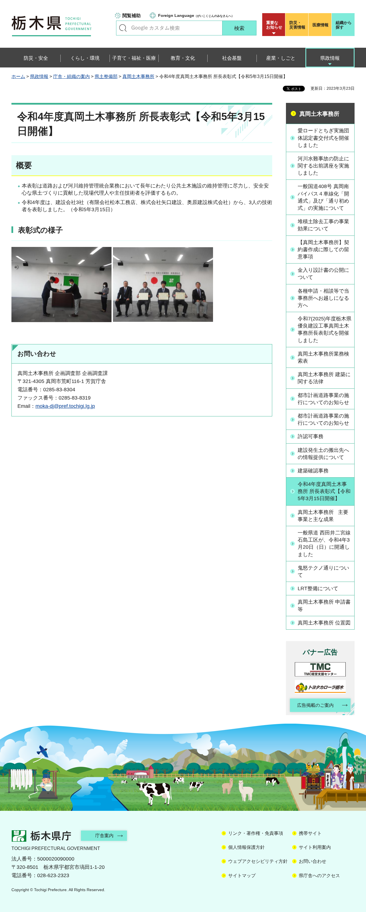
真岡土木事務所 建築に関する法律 (324, 378)
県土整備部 (106, 76)
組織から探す (344, 24)
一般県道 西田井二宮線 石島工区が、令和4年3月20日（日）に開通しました (324, 543)
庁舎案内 (104, 835)
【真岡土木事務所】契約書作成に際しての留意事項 (323, 250)
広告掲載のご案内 (315, 705)
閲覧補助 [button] (131, 15)
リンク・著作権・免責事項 (255, 833)
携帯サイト (310, 833)
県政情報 (39, 76)
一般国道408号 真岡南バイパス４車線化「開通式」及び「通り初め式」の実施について (323, 197)
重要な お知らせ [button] (274, 24)
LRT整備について (318, 588)
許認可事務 (310, 436)
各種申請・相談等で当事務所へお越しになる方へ (323, 298)
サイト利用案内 (315, 847)
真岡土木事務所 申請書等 (324, 605)
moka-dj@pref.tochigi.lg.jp (65, 406)
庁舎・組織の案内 (71, 76)
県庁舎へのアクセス (319, 875)
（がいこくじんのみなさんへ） (196, 15)
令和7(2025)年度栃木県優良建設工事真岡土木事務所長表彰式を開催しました (324, 329)
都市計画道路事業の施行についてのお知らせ (323, 398)
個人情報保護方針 (246, 847)
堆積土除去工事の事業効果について (323, 225)
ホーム (18, 76)
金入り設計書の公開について (323, 273)
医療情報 (321, 25)
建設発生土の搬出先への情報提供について (323, 453)
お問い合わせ (312, 861)
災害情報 (297, 24)
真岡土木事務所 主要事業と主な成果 (323, 515)
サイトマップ (242, 875)
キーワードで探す (123, 28)
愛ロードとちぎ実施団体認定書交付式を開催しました (323, 138)
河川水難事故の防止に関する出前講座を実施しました (323, 166)
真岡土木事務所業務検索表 (323, 357)
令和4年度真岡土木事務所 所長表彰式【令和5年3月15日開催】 (324, 491)
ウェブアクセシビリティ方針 (258, 861)
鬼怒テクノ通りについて (323, 571)
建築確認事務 (313, 471)
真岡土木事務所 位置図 (324, 623)
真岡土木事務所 (138, 76)
